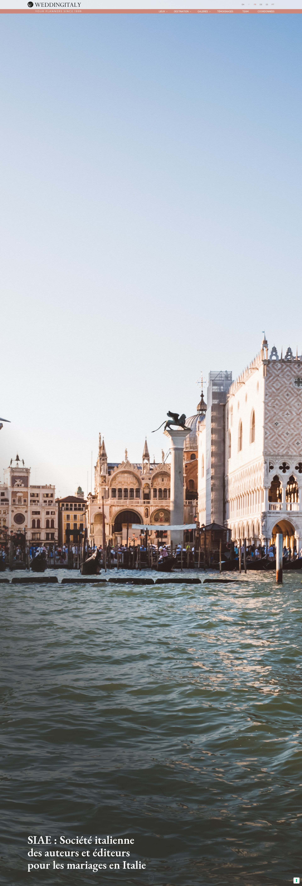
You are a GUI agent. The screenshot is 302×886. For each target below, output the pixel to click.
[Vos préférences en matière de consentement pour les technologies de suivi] (296, 880)
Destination (181, 11)
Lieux (162, 11)
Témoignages (225, 11)
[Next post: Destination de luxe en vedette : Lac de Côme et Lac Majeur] (295, 443)
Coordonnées (266, 11)
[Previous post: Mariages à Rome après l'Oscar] (6, 443)
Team (245, 11)
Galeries (203, 11)
